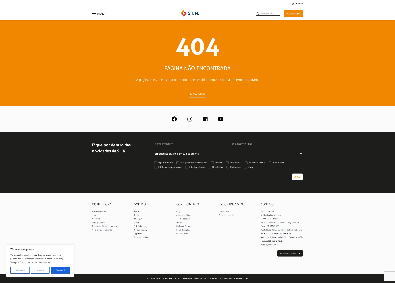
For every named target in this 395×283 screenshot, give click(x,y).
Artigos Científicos (183, 215)
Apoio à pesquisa (183, 219)
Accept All (60, 270)
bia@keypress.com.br (269, 245)
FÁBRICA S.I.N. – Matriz (269, 219)
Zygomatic (138, 233)
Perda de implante (183, 230)
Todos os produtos (141, 237)
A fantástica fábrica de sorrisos (104, 226)
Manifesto (96, 219)
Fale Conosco (293, 13)
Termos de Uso (241, 278)
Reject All (40, 270)
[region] (40, 261)
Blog (178, 211)
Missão (95, 215)
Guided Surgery (140, 230)
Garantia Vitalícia (183, 233)
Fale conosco (224, 211)
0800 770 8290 (267, 211)
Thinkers (179, 222)
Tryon (136, 222)
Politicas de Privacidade (221, 278)
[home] (190, 13)
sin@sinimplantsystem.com (272, 215)
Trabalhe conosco (99, 211)
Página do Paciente (184, 226)
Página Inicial (197, 94)
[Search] (258, 13)
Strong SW (138, 219)
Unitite (137, 215)
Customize (20, 270)
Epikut (136, 211)
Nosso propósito (98, 222)
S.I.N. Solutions (140, 226)
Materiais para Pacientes (102, 230)
